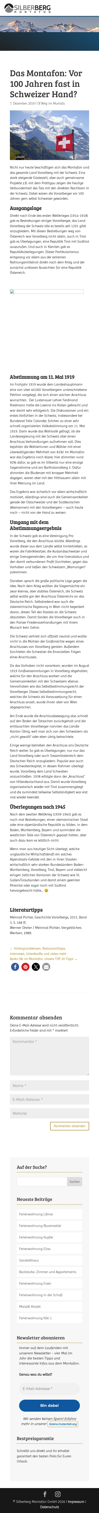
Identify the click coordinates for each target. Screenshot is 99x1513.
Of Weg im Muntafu (51, 103)
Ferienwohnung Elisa (34, 1249)
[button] (15, 967)
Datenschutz (49, 1507)
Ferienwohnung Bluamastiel (40, 1226)
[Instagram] (58, 1495)
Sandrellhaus (29, 1260)
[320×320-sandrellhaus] (47, 360)
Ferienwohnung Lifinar (36, 1214)
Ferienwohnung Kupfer (36, 1237)
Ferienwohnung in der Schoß (40, 1295)
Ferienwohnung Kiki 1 (35, 1318)
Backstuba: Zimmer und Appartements (47, 1272)
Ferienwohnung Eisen (35, 1283)
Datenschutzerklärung (63, 1424)
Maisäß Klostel (30, 1307)
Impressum (76, 1502)
